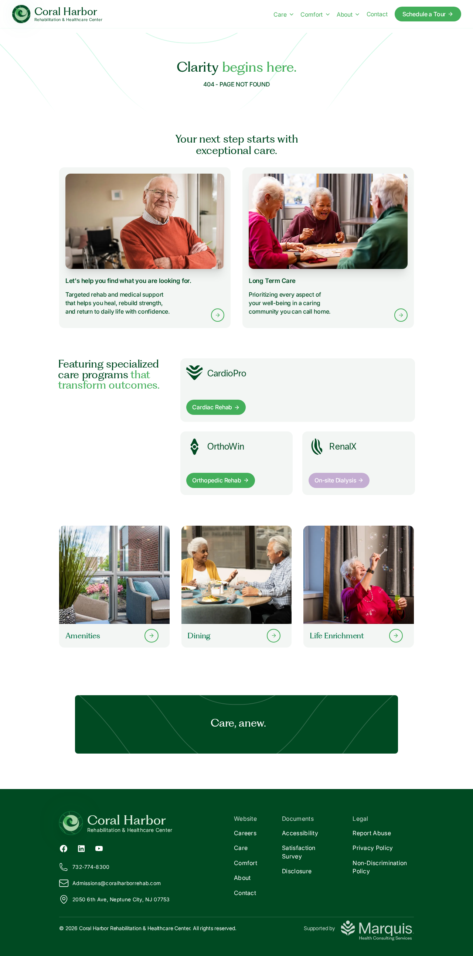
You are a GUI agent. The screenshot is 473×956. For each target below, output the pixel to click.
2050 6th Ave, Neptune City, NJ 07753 (121, 899)
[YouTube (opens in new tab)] (99, 847)
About (345, 14)
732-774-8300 (91, 867)
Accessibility (300, 833)
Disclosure (297, 871)
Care (279, 14)
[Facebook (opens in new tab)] (63, 847)
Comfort (311, 14)
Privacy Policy (373, 847)
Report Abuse (372, 833)
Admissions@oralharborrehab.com (116, 883)
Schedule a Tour (424, 14)
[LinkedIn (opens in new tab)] (81, 847)
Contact (377, 14)
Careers (245, 833)
